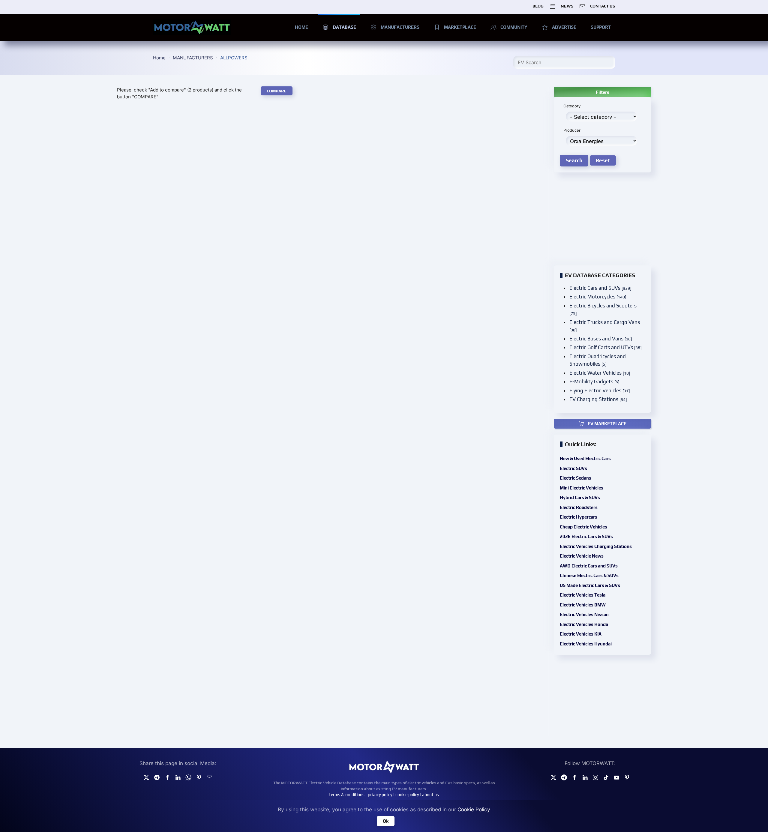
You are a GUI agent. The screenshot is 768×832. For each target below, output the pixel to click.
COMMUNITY (513, 27)
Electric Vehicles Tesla (582, 594)
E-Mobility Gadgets (594, 382)
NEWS (567, 6)
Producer (571, 130)
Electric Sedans (575, 477)
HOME (301, 27)
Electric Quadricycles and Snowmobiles (597, 360)
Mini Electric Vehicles (581, 487)
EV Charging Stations (598, 399)
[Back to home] (192, 27)
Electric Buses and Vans (600, 339)
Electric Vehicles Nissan (584, 614)
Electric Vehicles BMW (583, 604)
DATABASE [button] (344, 27)
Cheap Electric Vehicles (583, 526)
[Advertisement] (329, 148)
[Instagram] (595, 777)
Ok (385, 821)
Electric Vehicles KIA (581, 633)
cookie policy (407, 794)
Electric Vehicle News (582, 555)
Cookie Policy (474, 810)
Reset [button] (603, 160)
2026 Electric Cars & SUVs (586, 536)
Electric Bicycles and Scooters (603, 309)
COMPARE (276, 90)
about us (430, 794)
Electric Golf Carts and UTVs (605, 347)
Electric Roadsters (579, 507)
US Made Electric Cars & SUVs (590, 585)
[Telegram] (157, 777)
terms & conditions (346, 794)
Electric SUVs (573, 468)
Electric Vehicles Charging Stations (596, 546)
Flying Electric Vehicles (599, 391)
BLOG (538, 6)
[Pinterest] (199, 777)
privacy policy (380, 794)
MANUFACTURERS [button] (400, 27)
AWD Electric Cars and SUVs (589, 565)
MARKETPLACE (460, 27)
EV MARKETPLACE (607, 423)
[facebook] (167, 777)
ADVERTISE (564, 27)
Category (571, 105)
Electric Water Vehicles (599, 373)
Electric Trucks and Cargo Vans (604, 326)
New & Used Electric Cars (585, 458)
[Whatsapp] (188, 777)
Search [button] (574, 160)
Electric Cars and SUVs (600, 288)
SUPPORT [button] (601, 27)
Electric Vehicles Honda (584, 624)
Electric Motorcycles (597, 297)
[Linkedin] (178, 777)
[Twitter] (146, 777)
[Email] (209, 777)
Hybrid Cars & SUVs (580, 497)
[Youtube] (617, 777)
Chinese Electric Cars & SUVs (589, 575)
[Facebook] (575, 777)
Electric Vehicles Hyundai (586, 643)
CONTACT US (602, 6)
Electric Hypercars (578, 516)
